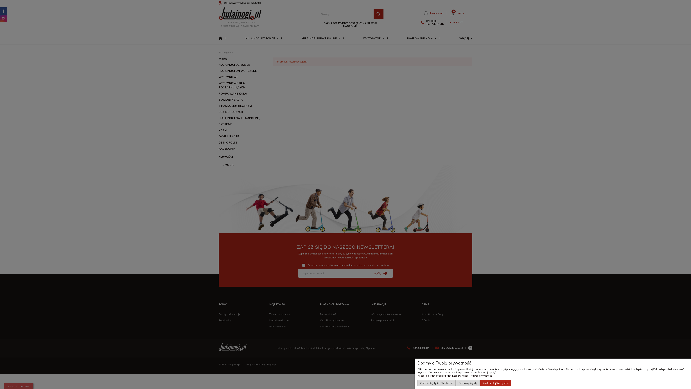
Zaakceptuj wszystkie (496, 383)
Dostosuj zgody (468, 383)
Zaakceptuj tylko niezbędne (436, 383)
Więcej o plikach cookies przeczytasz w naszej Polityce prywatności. (455, 375)
